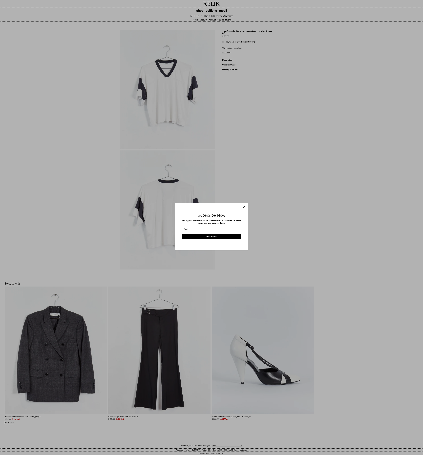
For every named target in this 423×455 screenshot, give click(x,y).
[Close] (243, 207)
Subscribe (211, 236)
